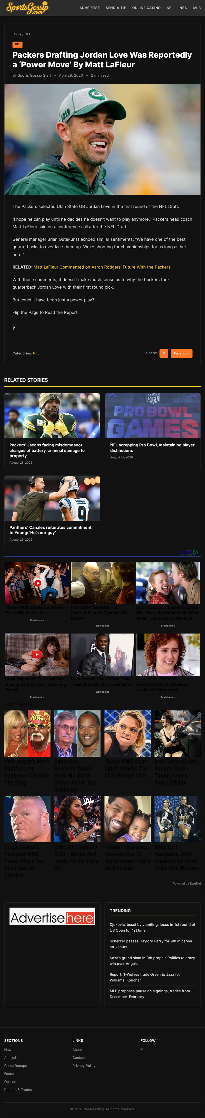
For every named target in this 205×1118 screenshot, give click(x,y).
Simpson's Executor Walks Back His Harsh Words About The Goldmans (75, 775)
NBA (183, 8)
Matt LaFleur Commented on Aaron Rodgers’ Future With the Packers (102, 267)
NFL (170, 8)
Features (11, 1074)
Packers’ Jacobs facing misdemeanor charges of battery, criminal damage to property (47, 450)
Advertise (90, 8)
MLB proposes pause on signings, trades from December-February (150, 994)
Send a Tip (116, 8)
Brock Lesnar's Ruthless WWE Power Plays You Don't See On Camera (24, 861)
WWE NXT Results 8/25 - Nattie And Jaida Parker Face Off (76, 857)
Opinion (10, 1082)
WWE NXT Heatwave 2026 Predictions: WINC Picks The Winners (177, 857)
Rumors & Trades (18, 1090)
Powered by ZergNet (187, 883)
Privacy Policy (84, 1066)
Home (16, 34)
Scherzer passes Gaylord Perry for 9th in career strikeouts (151, 944)
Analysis (11, 1058)
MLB (197, 8)
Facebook (181, 353)
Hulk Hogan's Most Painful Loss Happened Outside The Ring (26, 772)
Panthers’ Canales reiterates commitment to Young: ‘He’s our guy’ (51, 530)
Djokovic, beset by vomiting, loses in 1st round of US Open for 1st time (152, 927)
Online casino (146, 8)
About (77, 1050)
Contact (79, 1058)
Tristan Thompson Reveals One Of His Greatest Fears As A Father (127, 857)
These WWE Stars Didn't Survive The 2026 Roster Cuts (126, 768)
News (8, 1050)
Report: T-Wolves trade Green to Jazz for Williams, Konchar (145, 977)
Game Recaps (15, 1066)
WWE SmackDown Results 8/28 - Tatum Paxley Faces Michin (175, 772)
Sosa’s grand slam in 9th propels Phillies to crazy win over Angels (152, 961)
